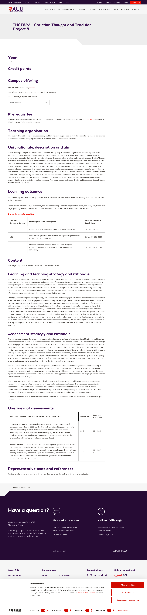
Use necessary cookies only (128, 600)
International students (66, 9)
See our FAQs (103, 534)
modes (32, 87)
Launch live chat (60, 534)
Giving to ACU (50, 2)
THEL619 (89, 119)
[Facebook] (87, 575)
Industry (28, 2)
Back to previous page (22, 487)
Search (134, 9)
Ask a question (59, 551)
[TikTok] (102, 575)
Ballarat (45, 575)
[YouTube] (98, 575)
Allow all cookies (128, 585)
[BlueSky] (106, 575)
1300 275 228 (121, 551)
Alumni (38, 2)
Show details (123, 610)
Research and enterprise (108, 9)
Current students (103, 2)
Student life (82, 9)
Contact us (135, 2)
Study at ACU (50, 9)
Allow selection (128, 592)
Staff (126, 2)
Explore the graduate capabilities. (21, 214)
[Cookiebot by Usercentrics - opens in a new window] (15, 610)
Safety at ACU (64, 2)
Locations (92, 9)
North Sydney (64, 575)
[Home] (15, 9)
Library (117, 2)
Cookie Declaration (86, 593)
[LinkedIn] (95, 575)
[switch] (67, 610)
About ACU (125, 9)
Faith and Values (14, 2)
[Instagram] (91, 575)
